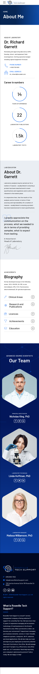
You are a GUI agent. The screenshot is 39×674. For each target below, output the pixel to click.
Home (5, 11)
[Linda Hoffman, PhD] (19, 447)
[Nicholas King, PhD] (19, 388)
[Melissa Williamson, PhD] (19, 507)
